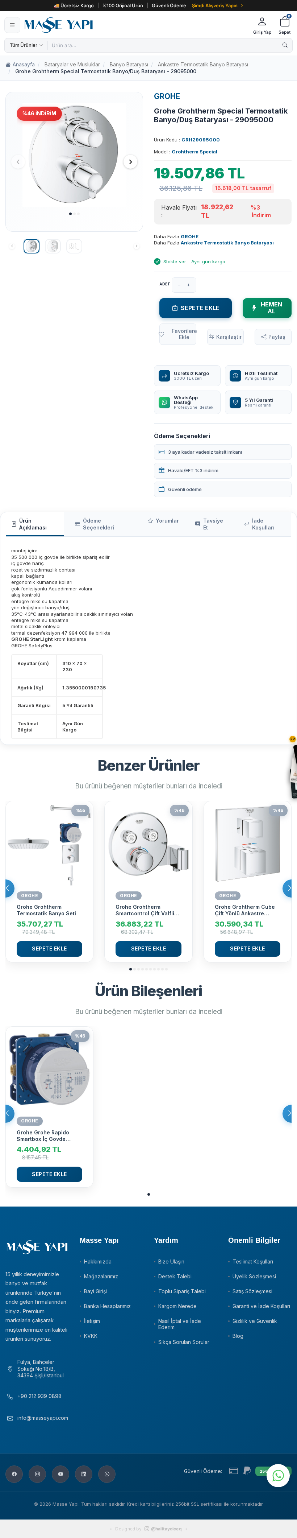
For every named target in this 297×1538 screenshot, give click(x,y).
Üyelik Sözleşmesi (254, 1276)
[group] (74, 155)
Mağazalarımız (101, 1276)
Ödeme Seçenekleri (98, 524)
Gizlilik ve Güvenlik (255, 1321)
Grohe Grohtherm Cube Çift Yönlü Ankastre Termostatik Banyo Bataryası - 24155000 (245, 910)
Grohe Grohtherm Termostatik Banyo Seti (46, 910)
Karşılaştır (229, 337)
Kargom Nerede (177, 1306)
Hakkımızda (98, 1261)
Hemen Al (271, 308)
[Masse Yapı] (135, 25)
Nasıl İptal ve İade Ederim (179, 1324)
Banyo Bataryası (129, 64)
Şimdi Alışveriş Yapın (215, 5)
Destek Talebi (175, 1276)
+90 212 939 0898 (39, 1396)
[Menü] (12, 25)
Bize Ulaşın (171, 1261)
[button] (70, 214)
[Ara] (285, 45)
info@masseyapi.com (42, 1418)
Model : (185, 151)
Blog (238, 1336)
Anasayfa (24, 64)
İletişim (92, 1321)
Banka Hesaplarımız (107, 1306)
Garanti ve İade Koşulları (261, 1306)
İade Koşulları (263, 524)
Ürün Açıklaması (33, 524)
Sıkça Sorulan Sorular (183, 1342)
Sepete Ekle (200, 308)
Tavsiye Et (213, 524)
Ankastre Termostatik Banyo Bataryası (203, 64)
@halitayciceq (166, 1528)
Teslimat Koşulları (253, 1261)
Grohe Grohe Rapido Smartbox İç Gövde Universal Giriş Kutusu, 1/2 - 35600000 (46, 1135)
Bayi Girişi (95, 1291)
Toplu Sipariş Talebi (182, 1291)
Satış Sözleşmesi (252, 1291)
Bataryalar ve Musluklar (72, 64)
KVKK (90, 1336)
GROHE (167, 96)
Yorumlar (167, 521)
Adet (164, 284)
